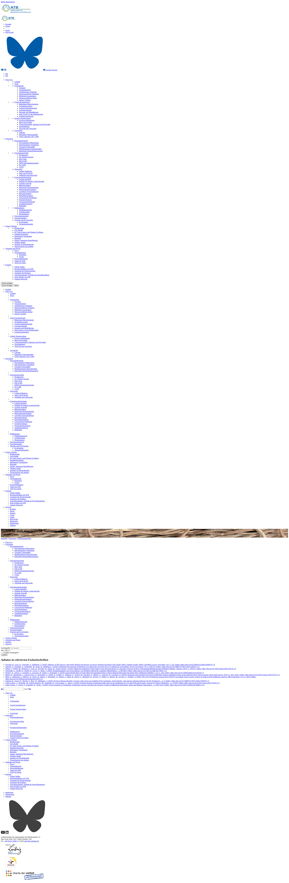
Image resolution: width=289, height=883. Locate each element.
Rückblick (22, 255)
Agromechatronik (25, 110)
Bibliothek (22, 206)
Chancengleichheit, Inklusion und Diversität (34, 124)
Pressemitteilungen (21, 259)
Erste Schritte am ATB (22, 277)
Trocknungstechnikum (27, 202)
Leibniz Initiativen (25, 171)
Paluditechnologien (21, 234)
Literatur (22, 133)
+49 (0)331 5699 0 (10, 841)
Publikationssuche (25, 210)
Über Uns (8, 80)
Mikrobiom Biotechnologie (28, 104)
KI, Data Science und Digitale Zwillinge (28, 232)
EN (6, 76)
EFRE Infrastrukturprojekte (28, 163)
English (8, 289)
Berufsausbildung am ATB (23, 269)
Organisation (19, 86)
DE (6, 74)
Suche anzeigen (7, 283)
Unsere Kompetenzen (22, 102)
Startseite (4, 538)
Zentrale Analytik (25, 183)
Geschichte (18, 131)
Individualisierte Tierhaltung (29, 145)
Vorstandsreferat (24, 90)
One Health (18, 230)
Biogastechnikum (25, 194)
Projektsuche (23, 155)
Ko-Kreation (23, 222)
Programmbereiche (21, 141)
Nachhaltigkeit (24, 126)
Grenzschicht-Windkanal (28, 198)
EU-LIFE (22, 165)
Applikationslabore (26, 204)
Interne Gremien (25, 100)
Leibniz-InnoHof (25, 179)
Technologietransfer (26, 224)
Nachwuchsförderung (26, 120)
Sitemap (13, 525)
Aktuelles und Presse (12, 249)
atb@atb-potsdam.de (31, 841)
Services (8, 507)
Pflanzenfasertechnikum (27, 190)
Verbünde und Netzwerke (28, 175)
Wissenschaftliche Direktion (29, 94)
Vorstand (22, 88)
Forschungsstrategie (21, 216)
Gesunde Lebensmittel (27, 147)
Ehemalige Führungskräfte (28, 135)
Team (16, 84)
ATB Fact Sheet (20, 263)
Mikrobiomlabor (25, 185)
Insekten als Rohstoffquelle (24, 244)
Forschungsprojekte (21, 153)
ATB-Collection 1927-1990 (29, 137)
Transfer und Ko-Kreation (23, 220)
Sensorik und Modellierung (28, 112)
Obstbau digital (19, 242)
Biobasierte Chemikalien (23, 236)
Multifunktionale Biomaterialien (30, 149)
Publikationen (19, 208)
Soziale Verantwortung (22, 118)
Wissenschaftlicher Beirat (28, 98)
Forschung (9, 139)
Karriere (8, 265)
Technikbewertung (25, 106)
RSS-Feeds (9, 32)
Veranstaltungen (20, 253)
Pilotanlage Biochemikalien (28, 187)
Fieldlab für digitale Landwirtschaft (31, 181)
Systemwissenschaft (26, 116)
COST (21, 167)
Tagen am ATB (19, 261)
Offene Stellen (19, 267)
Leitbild (17, 82)
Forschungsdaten (20, 218)
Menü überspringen (8, 2)
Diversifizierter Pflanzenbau (29, 143)
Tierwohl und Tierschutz (27, 129)
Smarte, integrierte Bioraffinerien (26, 240)
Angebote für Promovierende (24, 271)
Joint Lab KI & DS (26, 173)
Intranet (12, 513)
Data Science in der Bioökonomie (31, 114)
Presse (7, 26)
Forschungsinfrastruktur (22, 177)
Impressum (14, 521)
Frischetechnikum (25, 200)
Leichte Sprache (51, 70)
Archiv (21, 257)
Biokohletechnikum (26, 196)
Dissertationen (24, 214)
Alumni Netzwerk (20, 279)
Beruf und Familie (25, 122)
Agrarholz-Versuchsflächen (28, 192)
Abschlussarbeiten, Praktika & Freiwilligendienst (31, 275)
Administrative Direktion (28, 92)
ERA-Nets (23, 159)
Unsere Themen (11, 226)
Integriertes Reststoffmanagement (31, 151)
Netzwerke (18, 169)
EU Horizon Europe (26, 157)
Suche (7, 30)
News (16, 251)
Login (12, 515)
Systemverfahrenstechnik (28, 108)
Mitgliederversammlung (27, 96)
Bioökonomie (19, 228)
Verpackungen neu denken (23, 246)
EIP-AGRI (23, 161)
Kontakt (8, 24)
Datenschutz (14, 523)
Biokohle (17, 238)
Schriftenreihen (24, 212)
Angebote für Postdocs (22, 273)
